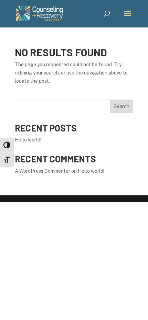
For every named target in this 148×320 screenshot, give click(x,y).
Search (121, 106)
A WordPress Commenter (42, 171)
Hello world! (28, 139)
